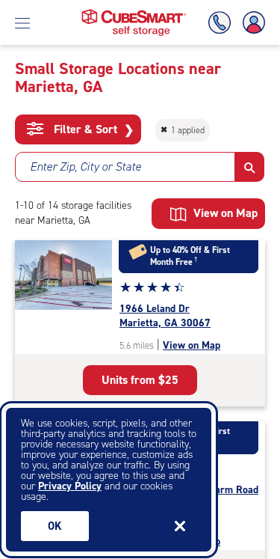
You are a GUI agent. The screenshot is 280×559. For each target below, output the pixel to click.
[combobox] (125, 167)
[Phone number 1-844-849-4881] (222, 22)
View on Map (191, 345)
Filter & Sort (92, 129)
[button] (249, 167)
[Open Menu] (22, 22)
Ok (55, 526)
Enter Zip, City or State (85, 166)
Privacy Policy (70, 486)
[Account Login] (251, 22)
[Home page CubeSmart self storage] (134, 13)
